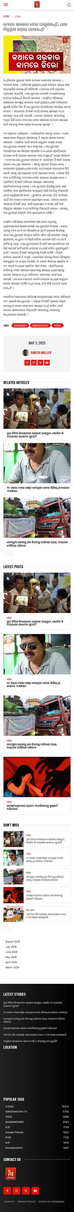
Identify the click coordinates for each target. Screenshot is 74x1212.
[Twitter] (40, 362)
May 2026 (11, 957)
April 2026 (11, 962)
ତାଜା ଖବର (30, 910)
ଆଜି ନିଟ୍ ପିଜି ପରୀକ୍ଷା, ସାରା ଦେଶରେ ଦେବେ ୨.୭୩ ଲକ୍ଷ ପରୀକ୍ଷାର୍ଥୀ (46, 915)
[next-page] (11, 553)
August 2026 (13, 941)
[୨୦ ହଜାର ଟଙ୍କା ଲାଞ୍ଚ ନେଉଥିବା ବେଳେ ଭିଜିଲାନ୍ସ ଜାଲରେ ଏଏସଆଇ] (37, 463)
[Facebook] (27, 362)
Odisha (57, 325)
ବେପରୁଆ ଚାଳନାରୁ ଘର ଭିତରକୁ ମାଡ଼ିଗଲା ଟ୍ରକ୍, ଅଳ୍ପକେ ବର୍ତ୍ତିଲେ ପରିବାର (37, 543)
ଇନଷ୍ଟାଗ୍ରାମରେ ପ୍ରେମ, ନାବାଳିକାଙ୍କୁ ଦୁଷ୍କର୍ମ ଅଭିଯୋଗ (32, 807)
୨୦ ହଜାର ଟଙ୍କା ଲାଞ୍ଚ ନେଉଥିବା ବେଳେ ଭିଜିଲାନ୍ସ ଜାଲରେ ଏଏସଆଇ (38, 489)
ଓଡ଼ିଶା (17, 16)
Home (6, 16)
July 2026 (11, 946)
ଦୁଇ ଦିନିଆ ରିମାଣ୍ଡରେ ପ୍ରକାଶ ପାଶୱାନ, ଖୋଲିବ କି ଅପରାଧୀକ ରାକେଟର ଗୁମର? (35, 434)
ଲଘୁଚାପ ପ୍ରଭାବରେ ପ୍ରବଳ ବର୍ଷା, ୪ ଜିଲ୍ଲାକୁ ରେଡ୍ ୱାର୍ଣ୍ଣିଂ (30, 1041)
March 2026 (12, 967)
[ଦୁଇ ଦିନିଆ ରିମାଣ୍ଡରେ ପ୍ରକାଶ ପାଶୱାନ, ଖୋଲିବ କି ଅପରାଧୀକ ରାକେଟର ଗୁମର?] (37, 408)
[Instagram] (34, 362)
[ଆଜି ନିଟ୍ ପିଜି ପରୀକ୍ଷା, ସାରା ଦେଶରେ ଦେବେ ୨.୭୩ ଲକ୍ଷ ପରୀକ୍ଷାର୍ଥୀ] (13, 914)
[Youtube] (47, 362)
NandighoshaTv (40, 325)
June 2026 (12, 951)
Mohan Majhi (20, 325)
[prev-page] (5, 553)
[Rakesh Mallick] (26, 352)
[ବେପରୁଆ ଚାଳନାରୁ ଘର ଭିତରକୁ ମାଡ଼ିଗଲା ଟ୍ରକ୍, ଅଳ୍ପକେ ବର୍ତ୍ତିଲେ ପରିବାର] (37, 517)
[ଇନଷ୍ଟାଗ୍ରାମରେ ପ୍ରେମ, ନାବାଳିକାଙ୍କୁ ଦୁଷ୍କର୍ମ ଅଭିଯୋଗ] (37, 777)
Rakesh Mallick (41, 352)
